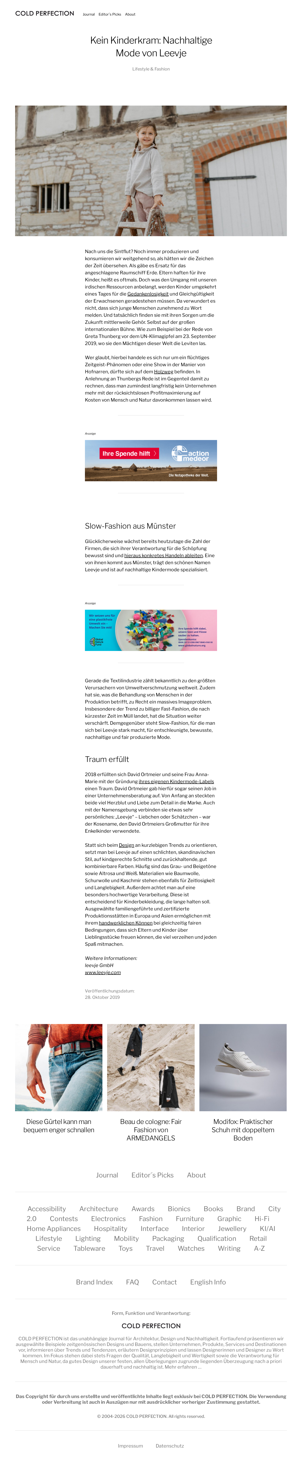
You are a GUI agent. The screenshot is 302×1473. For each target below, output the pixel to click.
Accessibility (46, 1209)
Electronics (108, 1219)
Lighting (88, 1238)
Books (213, 1209)
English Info (208, 1282)
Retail (258, 1238)
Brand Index (94, 1282)
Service (48, 1248)
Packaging (168, 1238)
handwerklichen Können (126, 923)
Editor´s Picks (110, 14)
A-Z (259, 1248)
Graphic (229, 1219)
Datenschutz (170, 1446)
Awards (143, 1209)
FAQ (132, 1282)
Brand (245, 1209)
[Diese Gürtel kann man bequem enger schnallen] (59, 1068)
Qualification (216, 1238)
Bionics (179, 1209)
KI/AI (267, 1229)
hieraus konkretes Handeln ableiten (163, 555)
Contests (64, 1219)
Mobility (126, 1238)
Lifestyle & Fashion (151, 68)
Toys (125, 1248)
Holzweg (163, 371)
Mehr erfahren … (183, 1367)
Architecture (98, 1209)
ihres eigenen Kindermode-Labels (176, 781)
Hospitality (110, 1229)
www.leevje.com (103, 972)
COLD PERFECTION (40, 1338)
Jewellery (232, 1229)
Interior (193, 1229)
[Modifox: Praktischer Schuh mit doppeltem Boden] (243, 1068)
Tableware (89, 1248)
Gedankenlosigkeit (148, 294)
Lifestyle (48, 1238)
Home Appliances (54, 1229)
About (130, 14)
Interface (155, 1229)
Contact (164, 1282)
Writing (229, 1248)
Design (126, 845)
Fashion (151, 1219)
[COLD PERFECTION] (44, 13)
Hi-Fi (262, 1219)
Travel (155, 1248)
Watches (191, 1248)
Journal (89, 14)
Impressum (130, 1446)
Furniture (190, 1219)
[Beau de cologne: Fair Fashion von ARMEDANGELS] (151, 1068)
